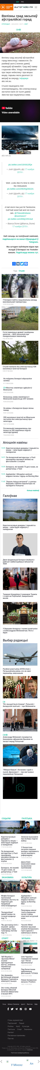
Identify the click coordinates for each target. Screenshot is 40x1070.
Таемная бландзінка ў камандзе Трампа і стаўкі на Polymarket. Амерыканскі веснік (20, 596)
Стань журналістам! (15, 1020)
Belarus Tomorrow (13, 1004)
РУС (22, 2)
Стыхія (22, 271)
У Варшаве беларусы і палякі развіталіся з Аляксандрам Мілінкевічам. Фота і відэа (20, 631)
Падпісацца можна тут (27, 252)
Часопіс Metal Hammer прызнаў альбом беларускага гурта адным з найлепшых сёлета (29, 929)
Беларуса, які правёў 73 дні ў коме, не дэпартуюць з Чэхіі (22, 468)
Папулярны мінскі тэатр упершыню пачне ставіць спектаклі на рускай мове (29, 914)
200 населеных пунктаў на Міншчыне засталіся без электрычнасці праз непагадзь (19, 419)
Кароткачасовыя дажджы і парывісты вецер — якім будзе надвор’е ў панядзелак (22, 450)
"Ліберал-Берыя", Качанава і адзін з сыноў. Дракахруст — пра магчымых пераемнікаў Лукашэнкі (18, 772)
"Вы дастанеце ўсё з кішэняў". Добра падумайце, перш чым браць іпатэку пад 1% (9, 929)
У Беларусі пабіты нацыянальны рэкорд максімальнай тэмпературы (20, 301)
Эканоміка (7, 877)
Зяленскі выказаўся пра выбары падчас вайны (29, 839)
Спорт (5, 938)
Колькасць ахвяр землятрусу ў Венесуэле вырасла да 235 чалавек (18, 398)
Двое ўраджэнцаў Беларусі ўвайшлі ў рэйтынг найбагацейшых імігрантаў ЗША (18, 562)
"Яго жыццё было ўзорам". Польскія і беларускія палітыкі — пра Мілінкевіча (19, 705)
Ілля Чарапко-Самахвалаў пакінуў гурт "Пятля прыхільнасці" (29, 960)
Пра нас (11, 1039)
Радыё (21, 1023)
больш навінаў (33, 490)
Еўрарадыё (6, 24)
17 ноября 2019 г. (20, 226)
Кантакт (11, 1032)
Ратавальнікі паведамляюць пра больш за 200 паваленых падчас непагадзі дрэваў (17, 430)
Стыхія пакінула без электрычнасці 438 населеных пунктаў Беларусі (19, 368)
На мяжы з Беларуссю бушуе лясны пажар (18, 409)
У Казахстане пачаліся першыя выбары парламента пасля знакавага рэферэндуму (30, 851)
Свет (26, 24)
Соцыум (6, 818)
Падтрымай (12, 1023)
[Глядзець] (17, 29)
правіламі (30, 1050)
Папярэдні (4, 137)
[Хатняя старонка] (23, 7)
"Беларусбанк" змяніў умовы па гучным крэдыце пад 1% (8, 915)
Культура (27, 877)
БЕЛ (17, 2)
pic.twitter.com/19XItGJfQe (20, 165)
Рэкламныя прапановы (16, 1036)
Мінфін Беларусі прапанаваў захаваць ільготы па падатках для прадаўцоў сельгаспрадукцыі (9, 901)
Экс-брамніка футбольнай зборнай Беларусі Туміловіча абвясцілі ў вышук (10, 978)
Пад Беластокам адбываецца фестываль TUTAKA (29, 971)
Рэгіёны (11, 1026)
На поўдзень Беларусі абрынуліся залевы (17, 380)
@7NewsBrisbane (23, 213)
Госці (4, 1004)
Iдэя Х (23, 1004)
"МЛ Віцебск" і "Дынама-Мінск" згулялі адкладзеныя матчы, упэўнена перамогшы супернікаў (8, 963)
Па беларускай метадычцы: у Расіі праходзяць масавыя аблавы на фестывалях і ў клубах (20, 459)
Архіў (18, 1026)
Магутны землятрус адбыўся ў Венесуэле (17, 389)
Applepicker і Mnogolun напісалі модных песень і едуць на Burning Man (22, 475)
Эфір (35, 1004)
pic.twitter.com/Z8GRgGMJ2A (20, 189)
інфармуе (23, 78)
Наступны (35, 137)
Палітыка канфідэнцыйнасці (20, 1053)
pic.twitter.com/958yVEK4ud (20, 219)
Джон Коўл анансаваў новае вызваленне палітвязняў (28, 865)
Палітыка (27, 818)
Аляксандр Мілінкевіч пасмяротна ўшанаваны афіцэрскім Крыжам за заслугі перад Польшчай (18, 739)
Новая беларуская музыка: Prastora (29, 981)
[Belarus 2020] (16, 1063)
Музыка (26, 938)
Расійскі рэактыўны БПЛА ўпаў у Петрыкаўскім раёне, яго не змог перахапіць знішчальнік (17, 671)
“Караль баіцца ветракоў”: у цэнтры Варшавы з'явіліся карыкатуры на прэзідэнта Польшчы (21, 484)
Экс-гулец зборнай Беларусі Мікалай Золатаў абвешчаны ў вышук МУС (9, 991)
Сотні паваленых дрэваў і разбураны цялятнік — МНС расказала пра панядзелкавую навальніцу (18, 334)
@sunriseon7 (20, 216)
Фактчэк (30, 1004)
